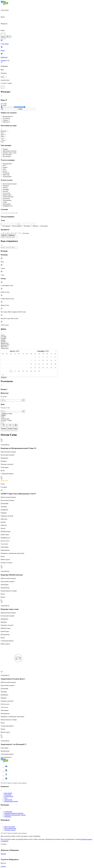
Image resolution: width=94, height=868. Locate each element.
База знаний (8, 793)
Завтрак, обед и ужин (9, 153)
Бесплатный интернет (10, 184)
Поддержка (7, 794)
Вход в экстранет (9, 826)
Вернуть (3, 863)
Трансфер (6, 189)
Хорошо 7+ (6, 120)
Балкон (5, 167)
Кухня (5, 171)
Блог (5, 798)
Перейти (3, 854)
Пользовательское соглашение (13, 813)
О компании (8, 811)
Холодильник (7, 176)
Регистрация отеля (10, 828)
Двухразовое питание (9, 151)
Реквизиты (7, 816)
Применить (12, 235)
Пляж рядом (7, 204)
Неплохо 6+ (6, 122)
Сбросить (4, 235)
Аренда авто (8, 799)
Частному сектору (10, 830)
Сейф (4, 202)
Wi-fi (4, 169)
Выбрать (3, 377)
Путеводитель (8, 796)
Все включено (7, 154)
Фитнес (5, 187)
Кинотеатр (6, 198)
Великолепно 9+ (8, 116)
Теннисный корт (8, 196)
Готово (3, 415)
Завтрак (5, 149)
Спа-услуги (6, 193)
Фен (4, 165)
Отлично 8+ (6, 118)
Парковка (6, 185)
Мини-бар (6, 174)
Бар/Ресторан (7, 195)
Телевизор (6, 173)
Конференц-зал (7, 206)
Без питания (7, 156)
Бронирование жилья (11, 801)
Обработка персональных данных (15, 815)
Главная (3, 60)
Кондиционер (7, 163)
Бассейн (5, 191)
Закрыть (3, 866)
